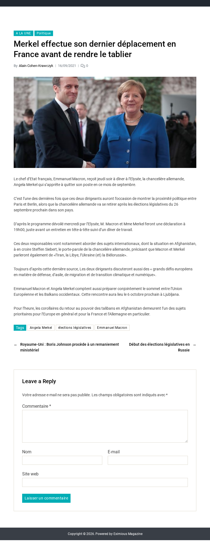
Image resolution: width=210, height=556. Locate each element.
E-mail (114, 451)
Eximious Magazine (127, 534)
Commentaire (36, 406)
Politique (44, 33)
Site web (30, 473)
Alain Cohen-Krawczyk (36, 66)
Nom (26, 451)
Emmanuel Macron (112, 328)
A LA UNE (23, 33)
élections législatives (74, 328)
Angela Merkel (41, 328)
